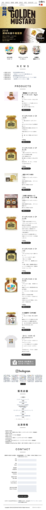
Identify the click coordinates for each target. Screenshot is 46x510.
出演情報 (16, 2)
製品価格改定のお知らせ (19, 75)
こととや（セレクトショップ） (23, 399)
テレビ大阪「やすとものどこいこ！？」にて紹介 (24, 77)
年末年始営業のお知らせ (19, 72)
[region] (23, 35)
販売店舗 (12, 2)
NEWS (3, 2)
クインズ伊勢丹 (23, 407)
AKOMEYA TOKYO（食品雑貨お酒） (23, 415)
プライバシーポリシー (34, 500)
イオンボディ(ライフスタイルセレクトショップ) (23, 410)
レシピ (36, 2)
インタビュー (22, 4)
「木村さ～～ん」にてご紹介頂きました (22, 74)
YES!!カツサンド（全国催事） (23, 404)
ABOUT (25, 2)
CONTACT (21, 2)
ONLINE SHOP (30, 2)
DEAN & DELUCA (23, 402)
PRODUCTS (7, 2)
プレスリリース (3, 4)
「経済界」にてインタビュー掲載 (21, 79)
